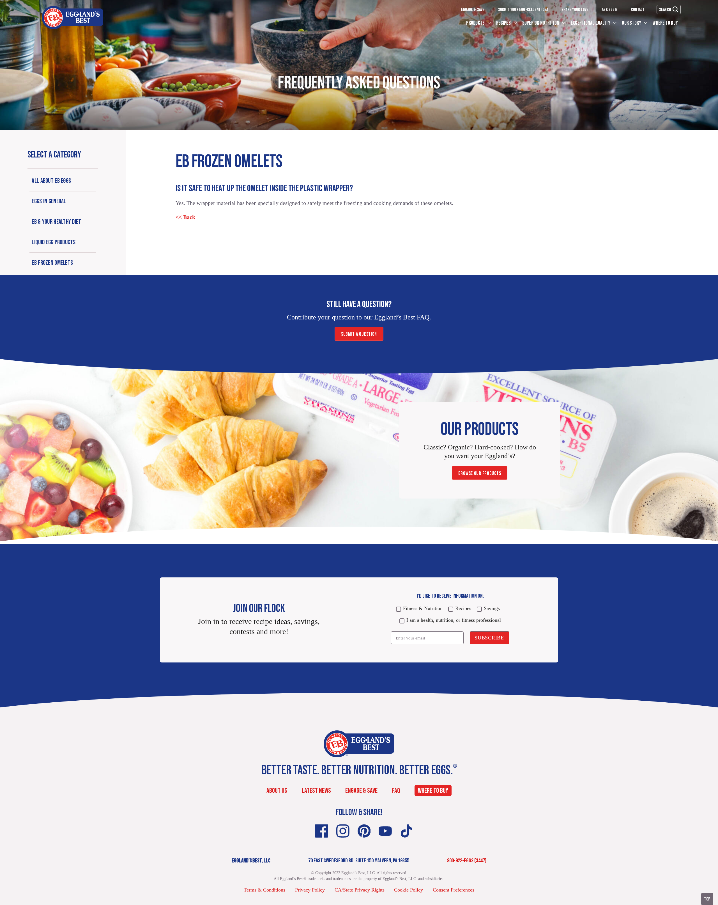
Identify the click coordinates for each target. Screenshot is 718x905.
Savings (492, 608)
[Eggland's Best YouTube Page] (385, 831)
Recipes (504, 23)
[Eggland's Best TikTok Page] (406, 831)
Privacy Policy (310, 890)
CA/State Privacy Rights (360, 890)
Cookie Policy (408, 890)
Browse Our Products (479, 473)
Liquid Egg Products (53, 242)
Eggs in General (49, 201)
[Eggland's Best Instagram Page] (342, 831)
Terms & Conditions (264, 890)
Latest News (316, 791)
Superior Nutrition (541, 23)
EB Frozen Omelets (52, 263)
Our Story (632, 23)
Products (475, 23)
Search (665, 9)
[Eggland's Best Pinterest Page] (364, 831)
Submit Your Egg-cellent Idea (523, 9)
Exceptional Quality (591, 23)
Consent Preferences (453, 890)
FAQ (396, 791)
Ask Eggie (610, 9)
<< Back (185, 217)
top (707, 899)
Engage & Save (473, 9)
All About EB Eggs (51, 181)
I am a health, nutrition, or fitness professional (453, 620)
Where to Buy (665, 23)
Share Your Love (574, 9)
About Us (276, 791)
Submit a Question (359, 334)
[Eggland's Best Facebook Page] (321, 831)
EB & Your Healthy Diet (56, 222)
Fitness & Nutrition (423, 608)
